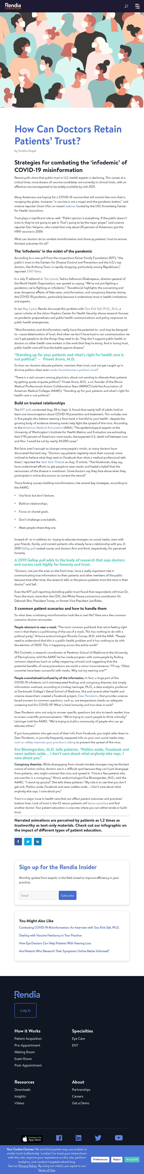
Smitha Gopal (27, 151)
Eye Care (78, 1039)
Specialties (82, 1031)
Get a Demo (80, 1103)
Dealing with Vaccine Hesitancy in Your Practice (50, 935)
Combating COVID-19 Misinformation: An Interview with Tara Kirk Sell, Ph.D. (69, 927)
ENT (75, 1046)
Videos (19, 1103)
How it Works (27, 1031)
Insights (20, 1097)
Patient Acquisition (28, 1039)
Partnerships (81, 1090)
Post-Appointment (28, 1066)
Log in (25, 1010)
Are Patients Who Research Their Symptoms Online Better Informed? (64, 951)
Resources (24, 1082)
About (78, 1082)
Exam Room (23, 1059)
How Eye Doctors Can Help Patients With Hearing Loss (55, 943)
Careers (77, 1097)
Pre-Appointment (27, 1046)
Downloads (22, 1090)
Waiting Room (24, 1052)
